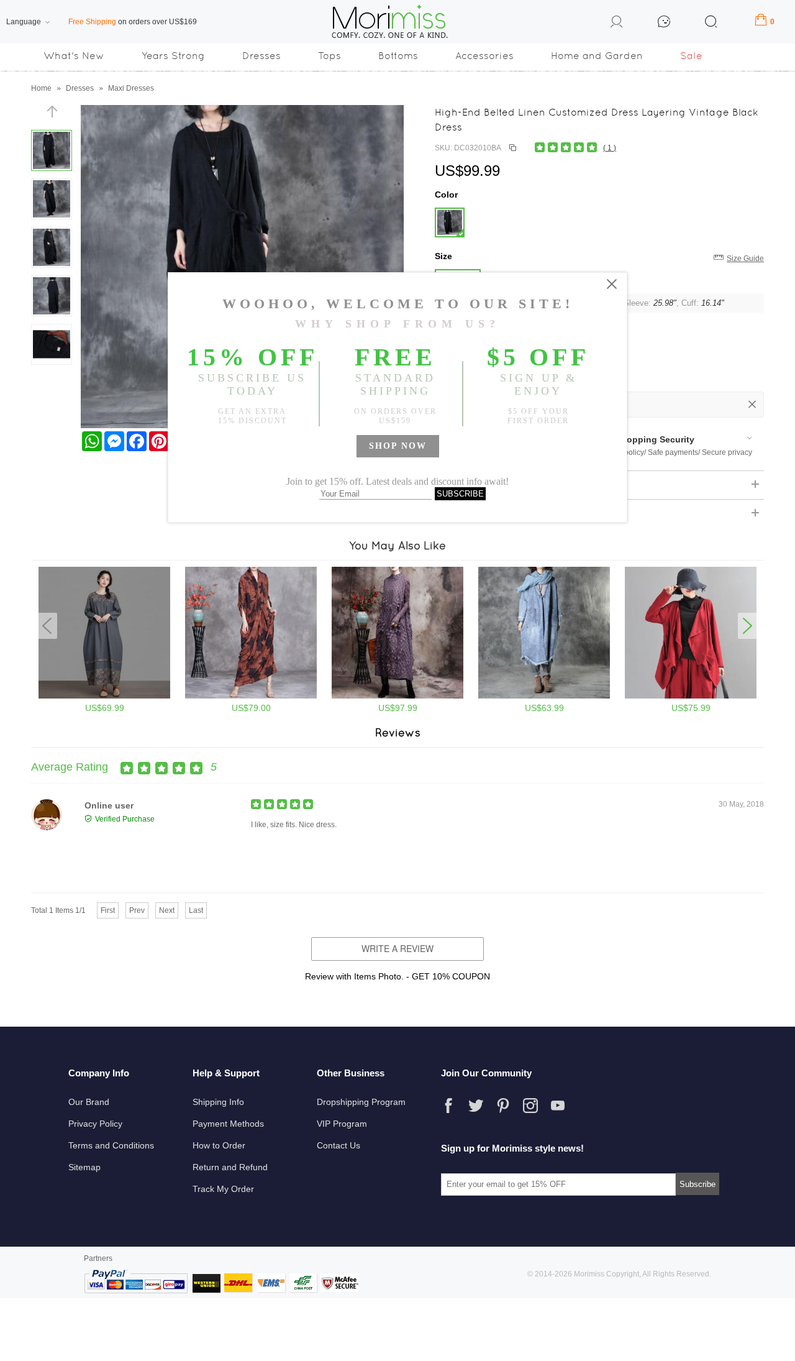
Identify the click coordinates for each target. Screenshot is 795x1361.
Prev (137, 910)
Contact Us (338, 1145)
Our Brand (88, 1102)
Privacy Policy (95, 1124)
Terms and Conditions (111, 1145)
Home (41, 88)
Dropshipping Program (361, 1102)
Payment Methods (228, 1124)
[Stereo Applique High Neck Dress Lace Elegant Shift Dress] (397, 696)
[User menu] (617, 23)
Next (167, 910)
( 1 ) (609, 148)
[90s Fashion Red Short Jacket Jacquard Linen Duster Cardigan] (690, 696)
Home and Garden (597, 56)
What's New (73, 56)
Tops (329, 56)
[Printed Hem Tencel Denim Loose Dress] (104, 696)
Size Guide (745, 258)
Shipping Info (218, 1102)
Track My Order (223, 1189)
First (108, 910)
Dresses (261, 56)
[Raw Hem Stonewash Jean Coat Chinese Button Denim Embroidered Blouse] (544, 696)
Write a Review (397, 948)
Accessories (484, 56)
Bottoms (398, 56)
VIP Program (342, 1124)
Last (196, 910)
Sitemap (84, 1167)
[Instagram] (530, 1105)
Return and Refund (230, 1167)
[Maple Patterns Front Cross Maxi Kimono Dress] (251, 696)
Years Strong (173, 56)
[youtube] (557, 1105)
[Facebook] (448, 1105)
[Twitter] (475, 1105)
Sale (691, 56)
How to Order (219, 1145)
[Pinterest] (503, 1105)
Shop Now (398, 446)
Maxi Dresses (131, 88)
